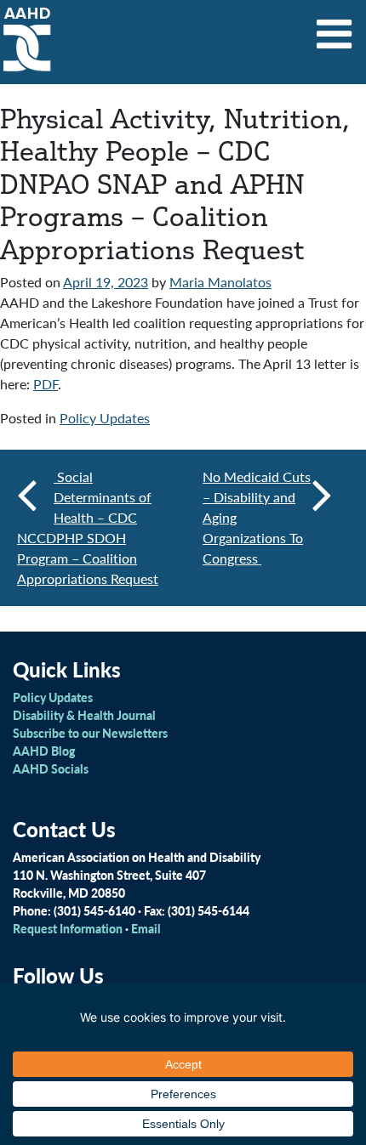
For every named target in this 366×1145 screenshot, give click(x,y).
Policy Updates (105, 418)
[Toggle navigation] (334, 28)
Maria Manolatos (220, 282)
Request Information (68, 928)
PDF (45, 384)
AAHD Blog (44, 750)
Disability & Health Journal (84, 714)
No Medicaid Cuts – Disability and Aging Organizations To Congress (257, 517)
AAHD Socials (51, 768)
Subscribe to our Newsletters (90, 732)
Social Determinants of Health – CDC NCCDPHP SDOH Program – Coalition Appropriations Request (87, 527)
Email (146, 928)
